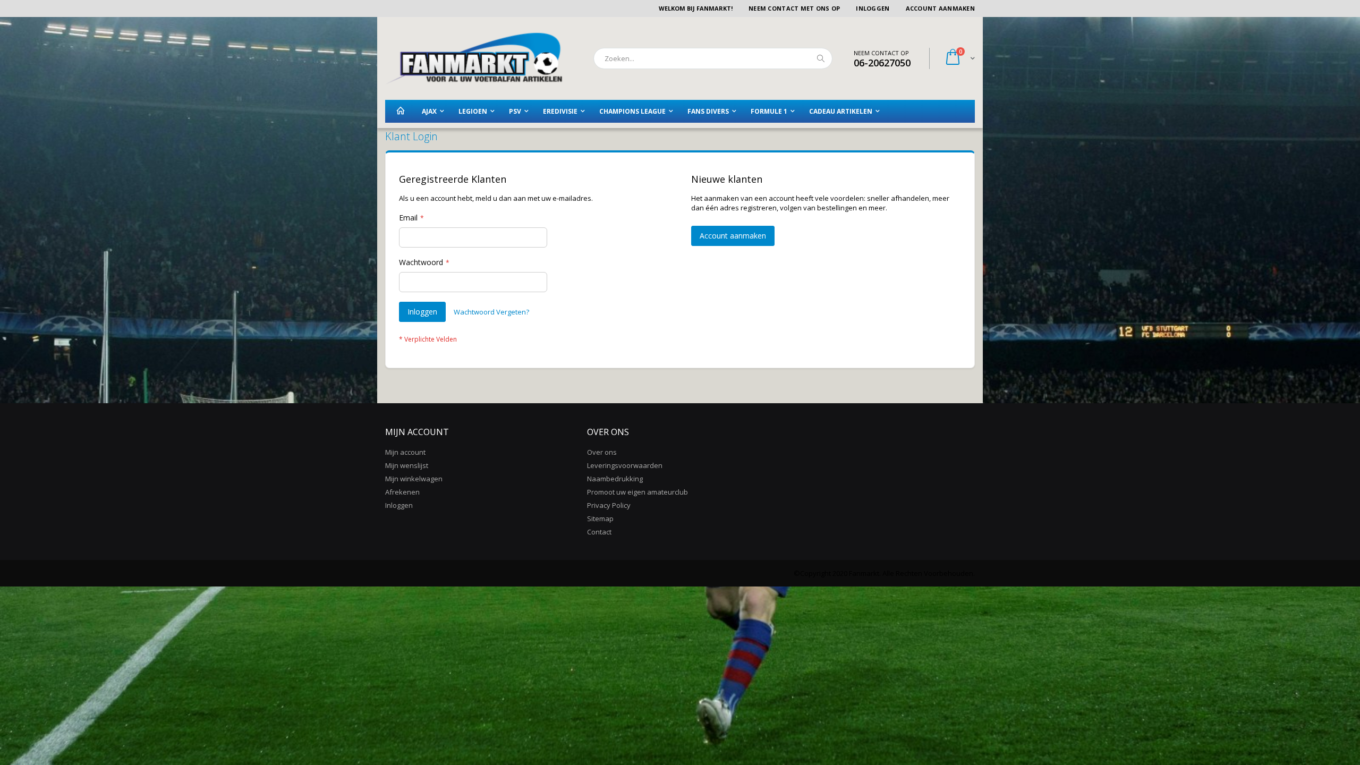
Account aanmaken (940, 8)
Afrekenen (402, 492)
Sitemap (600, 518)
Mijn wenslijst (406, 465)
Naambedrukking (615, 478)
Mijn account (405, 452)
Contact (599, 532)
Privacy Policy (609, 505)
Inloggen (872, 8)
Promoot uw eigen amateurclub (637, 492)
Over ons (602, 452)
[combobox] (712, 58)
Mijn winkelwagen (414, 478)
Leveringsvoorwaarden (624, 465)
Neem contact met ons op (794, 8)
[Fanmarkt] (474, 58)
